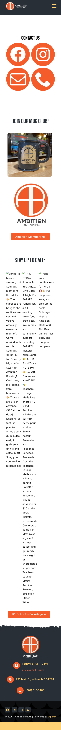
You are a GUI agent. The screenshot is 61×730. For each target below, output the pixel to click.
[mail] (18, 79)
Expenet (52, 716)
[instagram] (43, 54)
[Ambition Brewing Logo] (31, 184)
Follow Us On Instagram (31, 614)
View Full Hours (34, 670)
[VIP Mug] (30, 133)
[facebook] (18, 54)
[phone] (43, 79)
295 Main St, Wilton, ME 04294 (35, 679)
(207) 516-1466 (34, 690)
